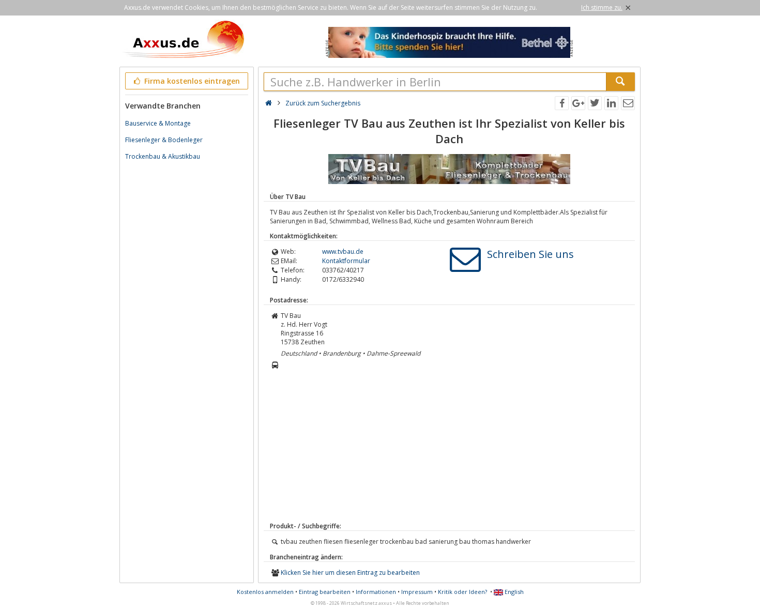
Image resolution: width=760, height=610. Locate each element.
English (513, 592)
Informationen (376, 592)
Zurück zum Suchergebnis (322, 103)
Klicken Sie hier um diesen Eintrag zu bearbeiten (350, 572)
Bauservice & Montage (158, 123)
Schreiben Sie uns (530, 254)
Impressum (417, 592)
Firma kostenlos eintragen (191, 81)
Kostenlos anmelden (265, 592)
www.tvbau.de (342, 251)
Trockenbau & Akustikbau (162, 156)
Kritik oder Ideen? (462, 592)
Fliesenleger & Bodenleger (164, 139)
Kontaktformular (346, 260)
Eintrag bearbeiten (325, 592)
